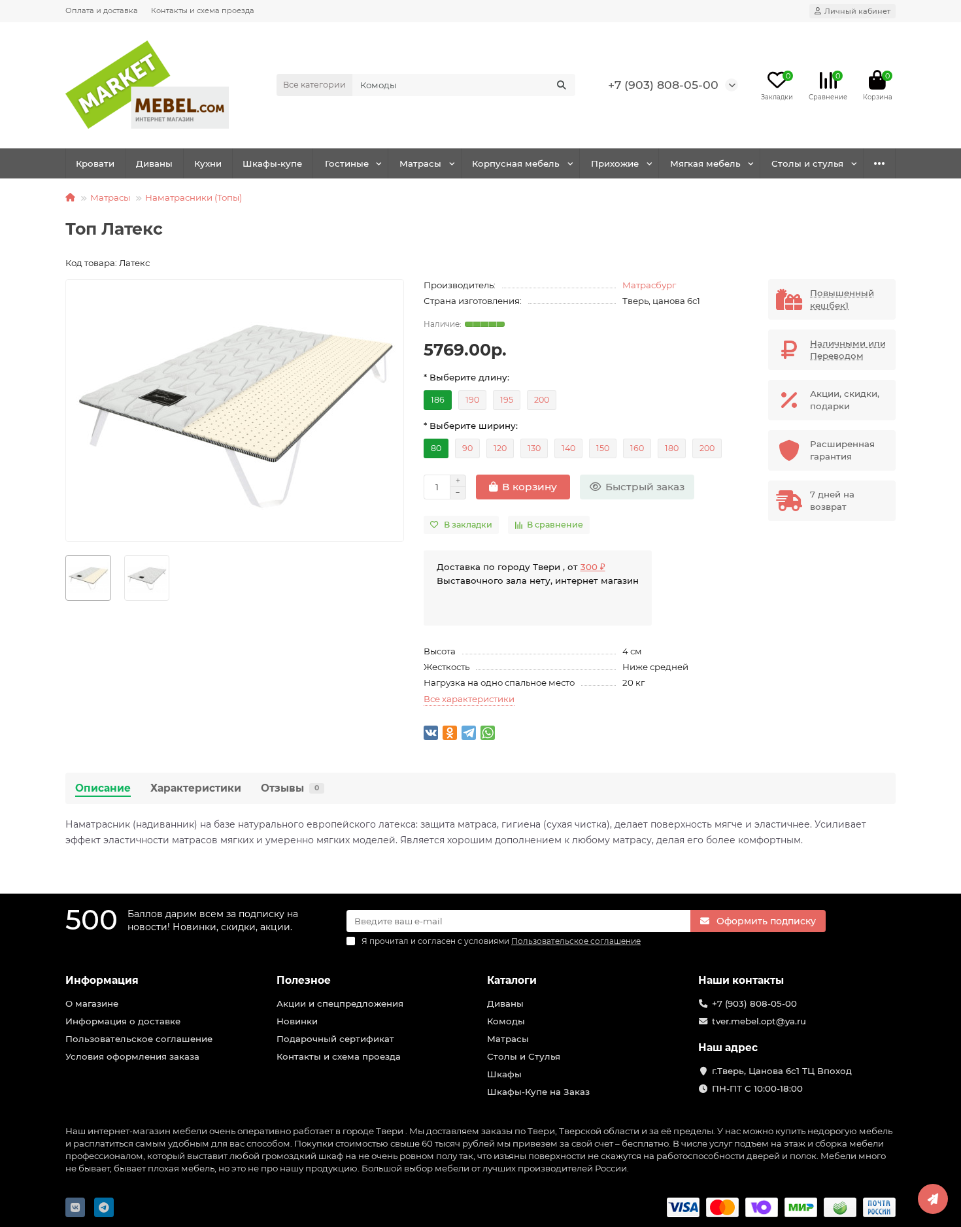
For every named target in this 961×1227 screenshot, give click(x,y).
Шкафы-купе (272, 163)
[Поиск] (561, 85)
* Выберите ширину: (471, 425)
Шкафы (504, 1074)
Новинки (297, 1021)
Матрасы (420, 163)
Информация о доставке (122, 1021)
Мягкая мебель (705, 163)
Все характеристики (469, 699)
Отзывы (290, 788)
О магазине (91, 1003)
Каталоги (512, 980)
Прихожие (615, 163)
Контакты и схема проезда (202, 10)
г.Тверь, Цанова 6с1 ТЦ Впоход (782, 1071)
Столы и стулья (807, 163)
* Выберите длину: (466, 377)
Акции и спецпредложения (340, 1003)
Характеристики (195, 788)
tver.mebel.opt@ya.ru (759, 1021)
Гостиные (347, 163)
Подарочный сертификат (335, 1039)
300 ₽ (593, 567)
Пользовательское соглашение (138, 1039)
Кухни (208, 163)
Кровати (95, 163)
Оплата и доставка (101, 10)
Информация (102, 980)
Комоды (506, 1021)
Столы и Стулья (523, 1056)
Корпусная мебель (516, 163)
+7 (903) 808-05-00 (663, 85)
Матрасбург (649, 285)
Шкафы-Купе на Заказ (538, 1091)
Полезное (304, 980)
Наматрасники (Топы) (193, 197)
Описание (103, 788)
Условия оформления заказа (132, 1056)
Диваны (154, 163)
